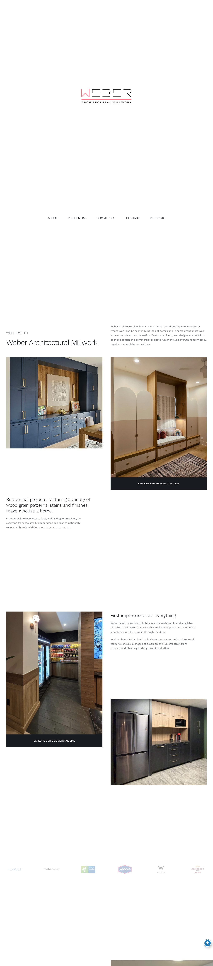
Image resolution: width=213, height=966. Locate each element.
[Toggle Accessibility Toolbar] (207, 943)
